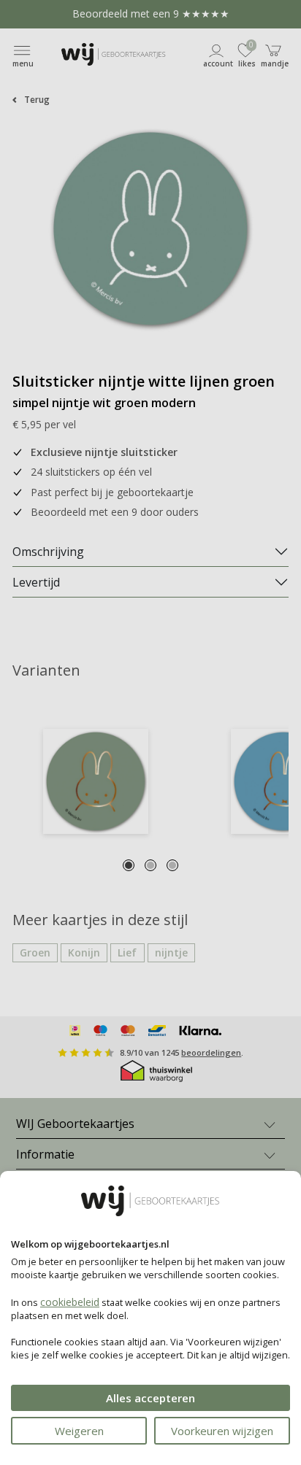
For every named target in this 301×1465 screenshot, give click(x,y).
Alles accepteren (150, 1398)
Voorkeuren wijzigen (222, 1430)
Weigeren (79, 1430)
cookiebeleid (69, 1302)
